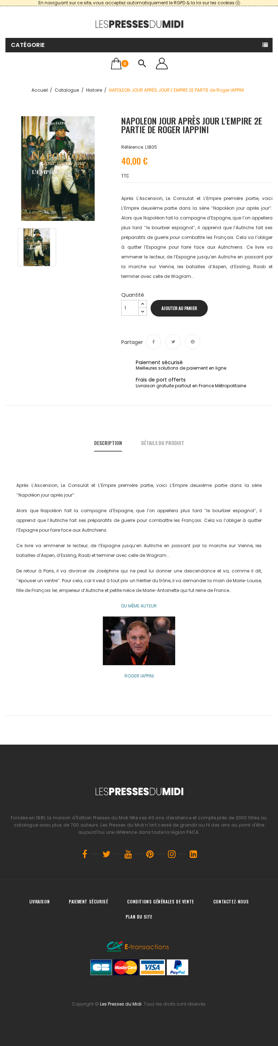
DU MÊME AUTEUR (139, 606)
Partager (153, 341)
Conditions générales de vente (160, 901)
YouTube (128, 854)
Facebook (84, 854)
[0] (116, 63)
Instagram (171, 854)
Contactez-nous (231, 901)
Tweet (173, 341)
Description (108, 442)
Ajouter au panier (179, 308)
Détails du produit (162, 442)
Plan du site (139, 917)
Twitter (106, 854)
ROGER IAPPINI (139, 676)
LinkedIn (193, 854)
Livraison (39, 901)
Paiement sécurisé (88, 901)
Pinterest (192, 341)
